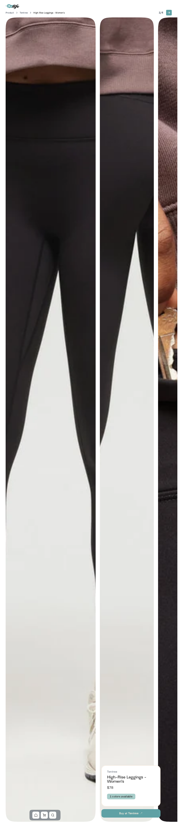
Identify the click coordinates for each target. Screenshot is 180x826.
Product (10, 13)
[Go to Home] (13, 6)
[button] (169, 12)
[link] (35, 815)
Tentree (24, 13)
